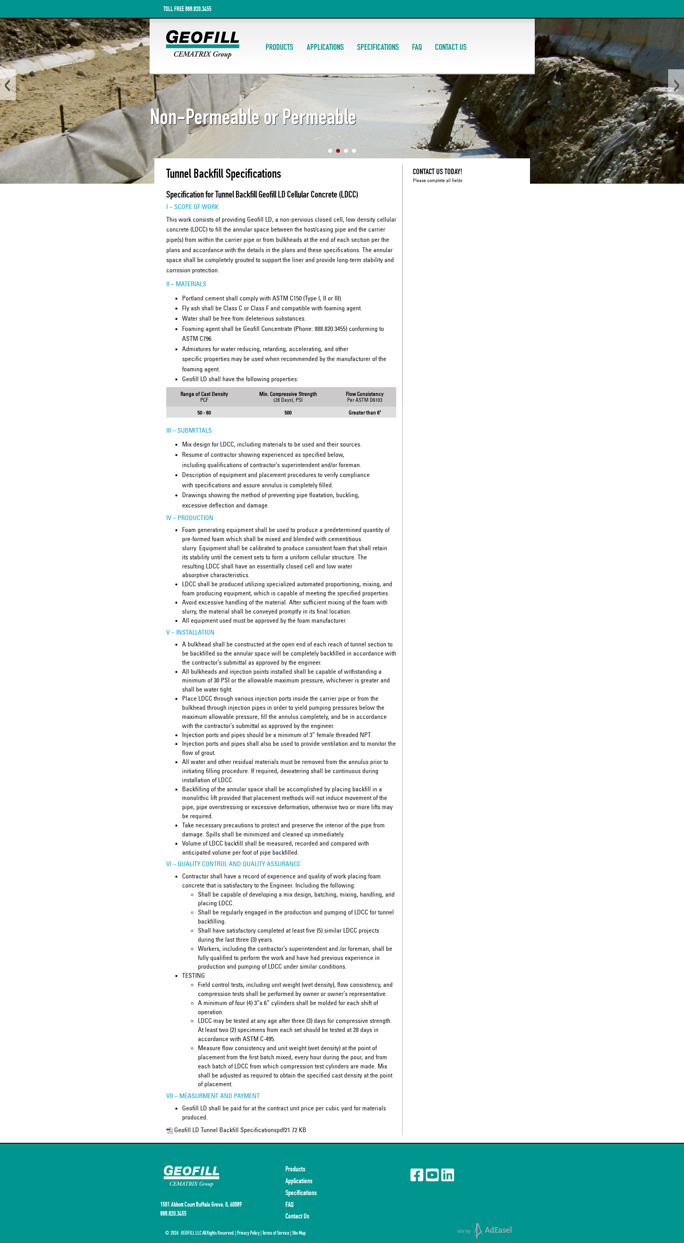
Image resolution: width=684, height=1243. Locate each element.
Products (295, 1169)
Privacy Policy (248, 1233)
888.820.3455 (198, 9)
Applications (298, 1180)
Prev (8, 84)
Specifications (301, 1192)
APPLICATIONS (325, 47)
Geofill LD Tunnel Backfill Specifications (225, 1130)
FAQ (417, 47)
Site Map (299, 1233)
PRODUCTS (279, 47)
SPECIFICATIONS (378, 47)
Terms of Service (275, 1233)
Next (676, 84)
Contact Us (297, 1216)
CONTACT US (451, 47)
